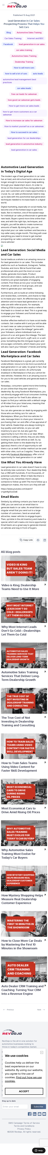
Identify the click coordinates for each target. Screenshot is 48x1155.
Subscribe (38, 1106)
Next (39, 1009)
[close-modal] (41, 1052)
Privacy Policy (24, 1129)
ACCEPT (24, 1091)
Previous (10, 1009)
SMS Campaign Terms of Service (24, 1123)
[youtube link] (44, 1114)
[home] (17, 5)
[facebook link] (30, 1114)
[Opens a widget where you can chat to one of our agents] (39, 1151)
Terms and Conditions (24, 1126)
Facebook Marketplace (21, 454)
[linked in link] (35, 1114)
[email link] (39, 1114)
